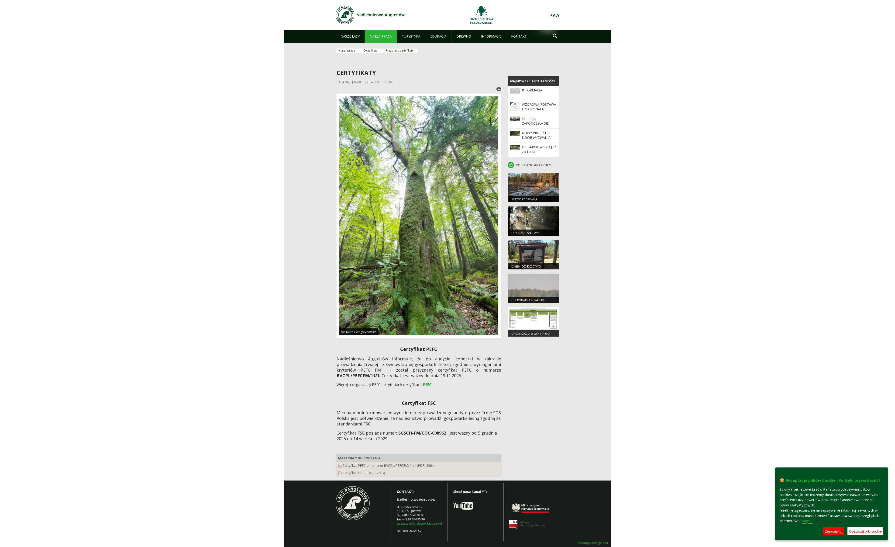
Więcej (807, 520)
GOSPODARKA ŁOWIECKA (528, 300)
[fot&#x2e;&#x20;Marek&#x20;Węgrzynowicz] (418, 215)
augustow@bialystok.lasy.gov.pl (419, 523)
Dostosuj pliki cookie (865, 531)
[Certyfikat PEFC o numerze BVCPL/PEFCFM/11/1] (340, 465)
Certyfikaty (370, 50)
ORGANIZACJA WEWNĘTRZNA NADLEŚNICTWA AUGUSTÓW (530, 336)
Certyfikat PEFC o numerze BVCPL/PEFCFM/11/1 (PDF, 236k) (388, 465)
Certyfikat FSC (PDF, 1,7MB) (363, 472)
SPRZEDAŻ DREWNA (524, 199)
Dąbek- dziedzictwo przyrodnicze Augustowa (531, 268)
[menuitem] (350, 36)
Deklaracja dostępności (592, 543)
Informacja (532, 90)
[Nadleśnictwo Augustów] (345, 15)
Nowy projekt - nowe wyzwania (536, 135)
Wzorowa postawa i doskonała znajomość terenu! (539, 109)
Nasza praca (346, 50)
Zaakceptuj (833, 531)
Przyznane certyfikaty (399, 50)
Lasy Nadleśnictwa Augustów (525, 235)
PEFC (427, 384)
